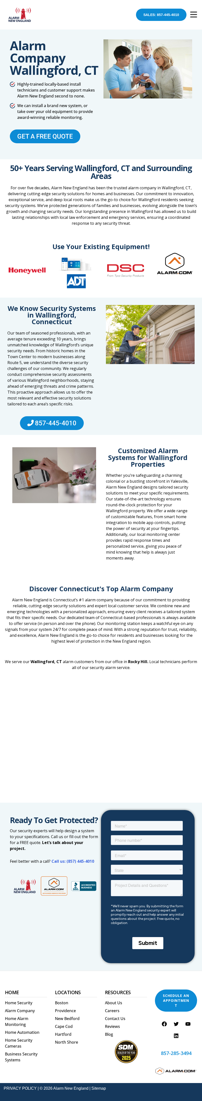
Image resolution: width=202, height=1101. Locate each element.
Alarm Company (20, 1010)
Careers (112, 1010)
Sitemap (98, 1088)
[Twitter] (176, 1024)
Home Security (18, 1002)
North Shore (66, 1042)
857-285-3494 (176, 1053)
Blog (109, 1034)
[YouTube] (188, 1024)
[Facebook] (164, 1024)
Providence (65, 1010)
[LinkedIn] (176, 1035)
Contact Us (115, 1018)
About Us (113, 1002)
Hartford (63, 1034)
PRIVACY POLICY (20, 1088)
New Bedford (67, 1018)
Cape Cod (64, 1026)
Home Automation (22, 1032)
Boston (61, 1002)
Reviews (112, 1026)
